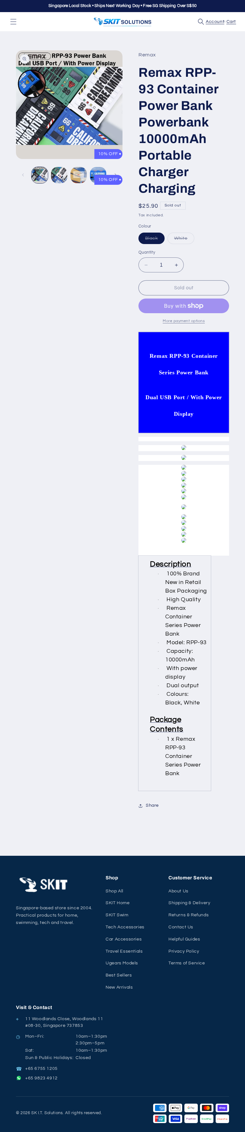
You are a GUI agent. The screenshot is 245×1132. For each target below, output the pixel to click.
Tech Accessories (125, 927)
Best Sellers (119, 975)
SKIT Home (118, 903)
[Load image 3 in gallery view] (79, 175)
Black (155, 240)
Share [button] (152, 805)
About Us (178, 891)
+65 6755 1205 (41, 1068)
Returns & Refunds (188, 915)
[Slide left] (23, 175)
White (184, 240)
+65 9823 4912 (41, 1078)
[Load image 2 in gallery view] (59, 175)
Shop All (114, 891)
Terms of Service (186, 963)
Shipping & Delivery (189, 903)
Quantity (146, 252)
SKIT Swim (117, 915)
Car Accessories (124, 939)
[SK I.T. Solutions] (44, 885)
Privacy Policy (183, 951)
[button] (13, 22)
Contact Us (180, 927)
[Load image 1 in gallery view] (40, 175)
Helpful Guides (184, 939)
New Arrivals (119, 987)
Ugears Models (122, 963)
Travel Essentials (124, 951)
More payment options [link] (184, 321)
